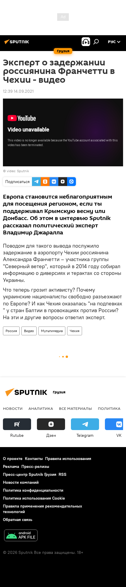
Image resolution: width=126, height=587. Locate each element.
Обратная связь (17, 519)
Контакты (34, 458)
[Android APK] (21, 536)
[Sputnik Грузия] (17, 44)
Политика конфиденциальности (33, 490)
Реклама (11, 466)
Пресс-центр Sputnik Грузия (29, 474)
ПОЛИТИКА (109, 408)
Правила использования (68, 458)
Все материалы (75, 408)
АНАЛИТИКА (40, 408)
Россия (11, 331)
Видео (29, 331)
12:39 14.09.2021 (18, 91)
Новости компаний (21, 482)
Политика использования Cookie (34, 498)
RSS (63, 474)
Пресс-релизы (35, 466)
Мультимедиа (52, 331)
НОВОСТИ (13, 408)
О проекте (13, 458)
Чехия (74, 331)
